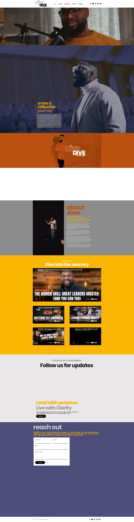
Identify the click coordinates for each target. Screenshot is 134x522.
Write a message (39, 451)
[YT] (93, 4)
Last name (54, 439)
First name (38, 439)
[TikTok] (98, 4)
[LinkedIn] (100, 4)
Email (36, 445)
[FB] (90, 4)
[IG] (95, 4)
